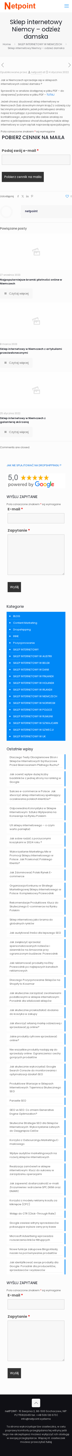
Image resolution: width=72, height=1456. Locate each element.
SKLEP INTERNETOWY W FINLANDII (33, 676)
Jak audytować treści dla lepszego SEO (35, 933)
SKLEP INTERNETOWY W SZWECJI (33, 730)
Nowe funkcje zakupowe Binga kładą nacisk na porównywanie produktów (34, 1251)
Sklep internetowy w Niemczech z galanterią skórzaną (23, 420)
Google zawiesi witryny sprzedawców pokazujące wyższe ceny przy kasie (34, 1225)
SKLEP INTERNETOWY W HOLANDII (33, 683)
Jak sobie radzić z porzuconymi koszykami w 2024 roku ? (30, 840)
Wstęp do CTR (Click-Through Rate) (33, 1213)
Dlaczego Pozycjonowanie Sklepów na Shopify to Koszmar (35, 982)
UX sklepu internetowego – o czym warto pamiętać (32, 827)
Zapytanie (19, 530)
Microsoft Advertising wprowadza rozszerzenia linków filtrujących (31, 1238)
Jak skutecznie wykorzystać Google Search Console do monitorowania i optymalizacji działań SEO (33, 1070)
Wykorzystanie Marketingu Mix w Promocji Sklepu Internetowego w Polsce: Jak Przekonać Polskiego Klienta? (31, 857)
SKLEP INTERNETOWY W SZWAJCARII (35, 723)
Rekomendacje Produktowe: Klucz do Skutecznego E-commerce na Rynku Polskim (34, 906)
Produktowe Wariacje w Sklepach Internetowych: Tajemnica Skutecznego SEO (35, 1087)
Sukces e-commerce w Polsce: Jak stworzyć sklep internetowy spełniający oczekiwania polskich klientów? (35, 795)
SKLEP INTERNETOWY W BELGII (31, 663)
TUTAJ (50, 95)
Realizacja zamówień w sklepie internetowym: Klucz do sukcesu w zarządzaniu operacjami (32, 1170)
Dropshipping (22, 629)
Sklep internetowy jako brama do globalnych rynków (31, 921)
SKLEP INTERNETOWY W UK (29, 736)
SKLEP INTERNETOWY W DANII (31, 670)
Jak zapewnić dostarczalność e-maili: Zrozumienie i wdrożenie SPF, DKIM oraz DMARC (35, 1187)
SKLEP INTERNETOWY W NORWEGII (34, 703)
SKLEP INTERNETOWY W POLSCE (32, 710)
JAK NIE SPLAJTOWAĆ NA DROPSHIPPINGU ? (34, 465)
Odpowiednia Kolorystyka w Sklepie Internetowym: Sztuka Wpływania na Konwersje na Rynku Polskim (33, 812)
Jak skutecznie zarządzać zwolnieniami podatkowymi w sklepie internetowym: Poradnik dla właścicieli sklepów (35, 997)
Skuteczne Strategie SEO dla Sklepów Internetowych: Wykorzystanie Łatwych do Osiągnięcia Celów (35, 1127)
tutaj (49, 1442)
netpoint (36, 72)
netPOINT (11, 1411)
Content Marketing (25, 623)
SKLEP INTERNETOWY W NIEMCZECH (40, 44)
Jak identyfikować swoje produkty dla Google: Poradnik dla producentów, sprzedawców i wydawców (34, 1266)
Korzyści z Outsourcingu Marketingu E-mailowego (34, 1142)
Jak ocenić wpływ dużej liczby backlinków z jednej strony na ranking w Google (35, 778)
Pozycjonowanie (24, 643)
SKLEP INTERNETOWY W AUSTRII (32, 656)
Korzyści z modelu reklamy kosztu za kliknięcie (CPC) (33, 1202)
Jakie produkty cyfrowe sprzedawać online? (33, 1038)
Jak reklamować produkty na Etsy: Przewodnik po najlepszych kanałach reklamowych (34, 967)
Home (7, 44)
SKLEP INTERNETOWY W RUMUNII (33, 716)
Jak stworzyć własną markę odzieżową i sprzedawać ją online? (36, 1025)
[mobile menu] (66, 6)
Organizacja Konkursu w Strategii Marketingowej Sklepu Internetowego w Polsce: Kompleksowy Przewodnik (35, 889)
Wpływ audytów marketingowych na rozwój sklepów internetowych (33, 1155)
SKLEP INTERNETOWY (26, 649)
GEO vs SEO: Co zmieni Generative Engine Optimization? (32, 1112)
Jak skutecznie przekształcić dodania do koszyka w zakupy (34, 1012)
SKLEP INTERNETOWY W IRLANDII (32, 690)
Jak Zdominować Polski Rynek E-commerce (31, 874)
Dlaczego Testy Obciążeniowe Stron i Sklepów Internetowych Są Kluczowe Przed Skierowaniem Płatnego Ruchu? (34, 761)
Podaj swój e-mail (20, 151)
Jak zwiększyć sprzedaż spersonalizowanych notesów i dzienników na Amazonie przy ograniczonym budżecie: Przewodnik (34, 948)
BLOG (16, 616)
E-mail (15, 509)
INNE (16, 636)
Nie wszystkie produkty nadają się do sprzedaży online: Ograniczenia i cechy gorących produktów (35, 1053)
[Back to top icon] (36, 1403)
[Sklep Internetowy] (20, 6)
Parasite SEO (18, 1101)
